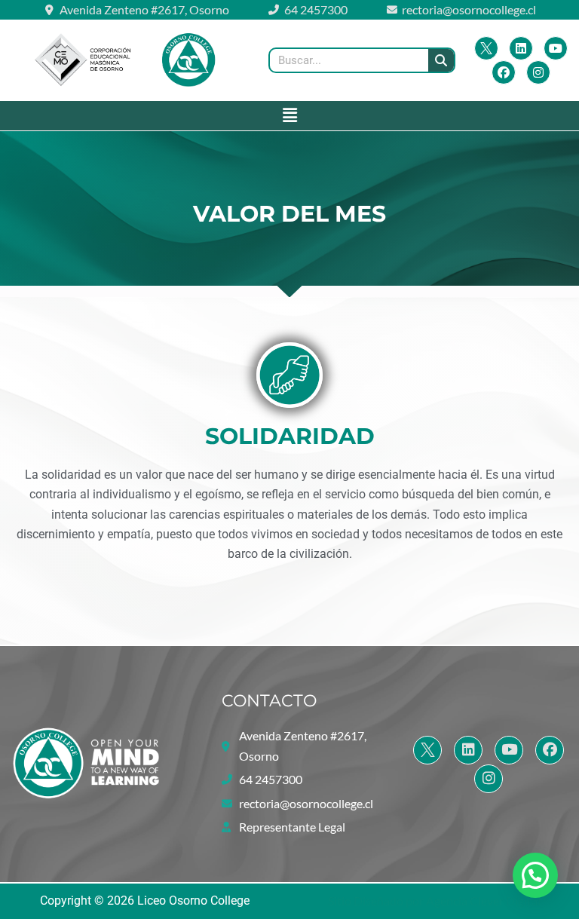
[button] (289, 115)
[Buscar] (441, 60)
